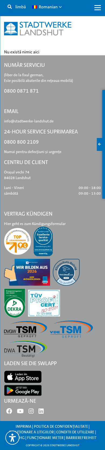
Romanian (48, 7)
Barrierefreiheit (81, 437)
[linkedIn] (41, 412)
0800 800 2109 (21, 142)
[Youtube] (20, 412)
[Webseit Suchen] (9, 7)
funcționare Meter (45, 437)
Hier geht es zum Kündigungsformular (35, 223)
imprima (24, 426)
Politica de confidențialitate (61, 426)
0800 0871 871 (21, 91)
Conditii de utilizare (75, 432)
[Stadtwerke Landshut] (37, 28)
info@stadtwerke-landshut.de (29, 121)
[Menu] (97, 7)
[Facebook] (9, 412)
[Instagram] (31, 412)
